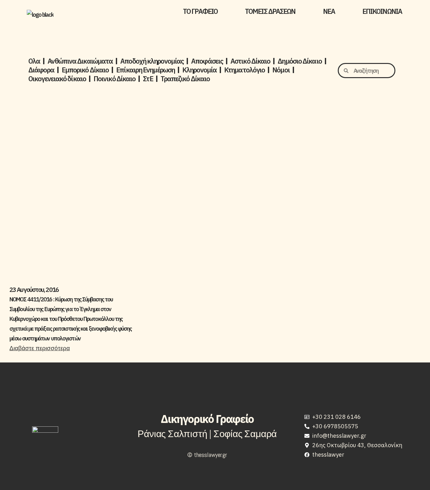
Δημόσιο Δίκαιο (299, 61)
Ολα (34, 61)
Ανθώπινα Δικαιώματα (80, 61)
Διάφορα (41, 70)
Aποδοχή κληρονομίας (152, 61)
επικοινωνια (382, 11)
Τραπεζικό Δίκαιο (185, 78)
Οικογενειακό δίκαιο (57, 78)
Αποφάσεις (207, 61)
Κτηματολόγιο (244, 70)
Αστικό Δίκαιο (250, 61)
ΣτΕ (148, 78)
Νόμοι (281, 70)
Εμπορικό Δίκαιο (85, 70)
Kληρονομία (199, 70)
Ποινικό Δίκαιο (114, 78)
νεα (329, 11)
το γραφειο (200, 11)
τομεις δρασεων (270, 11)
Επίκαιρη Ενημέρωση (145, 70)
